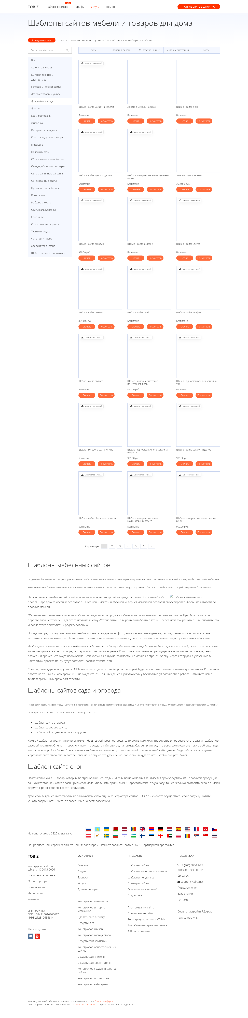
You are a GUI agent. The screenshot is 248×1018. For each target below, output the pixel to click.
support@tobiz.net (192, 882)
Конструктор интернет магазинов (92, 909)
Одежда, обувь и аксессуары (48, 166)
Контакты (183, 899)
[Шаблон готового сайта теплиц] (100, 425)
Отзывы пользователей (143, 889)
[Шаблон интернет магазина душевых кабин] (149, 150)
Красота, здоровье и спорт (47, 137)
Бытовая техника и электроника (42, 77)
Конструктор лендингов (93, 901)
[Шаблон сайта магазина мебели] (100, 82)
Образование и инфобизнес (48, 159)
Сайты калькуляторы (43, 209)
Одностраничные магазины (47, 173)
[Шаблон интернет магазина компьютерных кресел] (149, 493)
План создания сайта (141, 907)
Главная (83, 865)
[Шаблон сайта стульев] (100, 356)
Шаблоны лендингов (141, 877)
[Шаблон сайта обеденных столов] (100, 493)
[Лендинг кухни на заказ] (198, 150)
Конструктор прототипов (93, 978)
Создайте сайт (41, 40)
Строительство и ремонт (46, 224)
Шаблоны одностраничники (48, 253)
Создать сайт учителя (91, 957)
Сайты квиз (38, 217)
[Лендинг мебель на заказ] (149, 82)
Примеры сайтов (138, 883)
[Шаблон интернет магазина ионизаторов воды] (149, 356)
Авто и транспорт (41, 67)
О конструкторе (37, 881)
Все (33, 60)
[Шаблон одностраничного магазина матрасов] (149, 425)
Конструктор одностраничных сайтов (97, 949)
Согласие (90, 1004)
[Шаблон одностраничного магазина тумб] (198, 356)
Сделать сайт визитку (91, 917)
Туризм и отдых (40, 231)
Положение (78, 1004)
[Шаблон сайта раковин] (100, 219)
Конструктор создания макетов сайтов (97, 970)
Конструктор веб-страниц (94, 984)
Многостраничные (149, 50)
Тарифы (79, 7)
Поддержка (135, 895)
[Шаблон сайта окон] (198, 82)
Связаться (183, 875)
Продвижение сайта (140, 913)
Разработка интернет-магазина (147, 925)
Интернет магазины (178, 50)
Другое (35, 108)
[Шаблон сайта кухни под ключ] (100, 150)
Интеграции (36, 893)
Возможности (36, 887)
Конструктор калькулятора (94, 935)
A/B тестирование (139, 931)
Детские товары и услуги (45, 94)
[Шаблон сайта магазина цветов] (198, 425)
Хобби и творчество (43, 245)
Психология (38, 195)
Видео (82, 871)
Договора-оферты (104, 1001)
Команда (33, 899)
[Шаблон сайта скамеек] (100, 287)
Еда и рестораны (41, 115)
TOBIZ (33, 6)
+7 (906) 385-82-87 (191, 865)
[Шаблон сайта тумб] (149, 287)
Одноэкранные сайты (44, 180)
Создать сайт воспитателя (94, 963)
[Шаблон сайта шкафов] (198, 287)
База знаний (185, 893)
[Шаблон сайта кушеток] (149, 219)
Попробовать (199, 6)
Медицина (37, 144)
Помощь (111, 7)
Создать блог (86, 923)
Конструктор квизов (90, 929)
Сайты (92, 50)
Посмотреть (106, 121)
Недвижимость (40, 152)
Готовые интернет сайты (46, 86)
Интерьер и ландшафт (44, 130)
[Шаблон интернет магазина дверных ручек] (198, 493)
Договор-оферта (88, 889)
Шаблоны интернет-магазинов (147, 871)
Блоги (206, 50)
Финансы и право (41, 238)
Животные (37, 123)
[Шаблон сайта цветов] (198, 219)
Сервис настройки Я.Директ (195, 911)
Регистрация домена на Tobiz (146, 919)
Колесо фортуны (187, 917)
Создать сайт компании (92, 941)
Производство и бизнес (45, 188)
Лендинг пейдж (121, 50)
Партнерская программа (158, 845)
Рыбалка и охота (41, 202)
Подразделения (187, 887)
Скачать (87, 121)
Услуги (95, 7)
